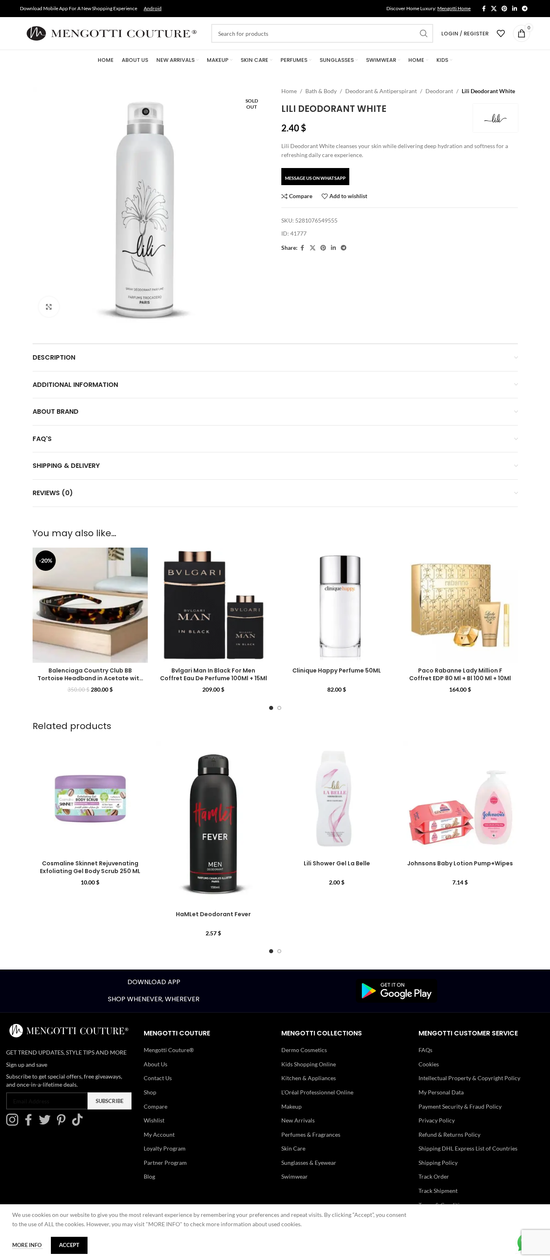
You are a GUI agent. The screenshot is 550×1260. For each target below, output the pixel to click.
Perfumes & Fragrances (310, 1134)
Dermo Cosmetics (304, 1049)
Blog (149, 1176)
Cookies (429, 1064)
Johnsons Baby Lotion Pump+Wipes (460, 863)
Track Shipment (438, 1190)
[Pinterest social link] (504, 8)
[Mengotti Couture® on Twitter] (47, 1123)
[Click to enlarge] (49, 307)
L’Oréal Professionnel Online (317, 1092)
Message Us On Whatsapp (315, 178)
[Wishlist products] (501, 33)
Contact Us (158, 1077)
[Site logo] (111, 32)
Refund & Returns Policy (449, 1134)
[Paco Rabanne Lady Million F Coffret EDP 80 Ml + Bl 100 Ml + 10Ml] (460, 605)
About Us (155, 1064)
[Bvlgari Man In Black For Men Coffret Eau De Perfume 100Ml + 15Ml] (213, 605)
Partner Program (165, 1162)
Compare (155, 1106)
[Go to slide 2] (279, 708)
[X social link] (494, 8)
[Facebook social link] (484, 8)
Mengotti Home (454, 8)
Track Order (434, 1176)
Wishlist (154, 1120)
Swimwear (294, 1176)
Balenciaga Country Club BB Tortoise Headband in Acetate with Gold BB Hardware (90, 678)
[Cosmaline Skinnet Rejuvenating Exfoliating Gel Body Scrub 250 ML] (90, 798)
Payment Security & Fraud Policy (460, 1106)
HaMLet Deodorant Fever (213, 914)
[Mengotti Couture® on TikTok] (79, 1123)
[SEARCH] (423, 33)
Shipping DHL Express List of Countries (468, 1148)
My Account (159, 1134)
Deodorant (439, 90)
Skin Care (293, 1148)
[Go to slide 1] (271, 708)
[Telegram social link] (524, 8)
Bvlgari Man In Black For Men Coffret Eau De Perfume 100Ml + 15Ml (213, 674)
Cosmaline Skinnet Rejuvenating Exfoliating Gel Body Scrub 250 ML (90, 867)
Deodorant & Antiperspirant (381, 90)
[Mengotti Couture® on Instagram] (14, 1123)
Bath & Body (321, 90)
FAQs (425, 1049)
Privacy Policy (437, 1120)
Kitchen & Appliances (308, 1077)
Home (289, 90)
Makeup (291, 1106)
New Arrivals (298, 1120)
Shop (150, 1092)
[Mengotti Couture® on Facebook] (30, 1123)
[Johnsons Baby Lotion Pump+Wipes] (460, 798)
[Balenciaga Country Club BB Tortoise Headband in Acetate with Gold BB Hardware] (90, 605)
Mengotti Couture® (169, 1049)
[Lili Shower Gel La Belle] (336, 798)
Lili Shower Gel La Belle (337, 863)
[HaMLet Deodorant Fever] (213, 824)
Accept (69, 1245)
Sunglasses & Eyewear (308, 1162)
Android (153, 8)
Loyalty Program (165, 1148)
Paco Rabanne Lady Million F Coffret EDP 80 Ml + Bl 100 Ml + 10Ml (460, 674)
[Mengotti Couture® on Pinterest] (63, 1123)
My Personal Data (441, 1092)
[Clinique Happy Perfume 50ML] (336, 605)
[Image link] (396, 990)
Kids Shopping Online (308, 1064)
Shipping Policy (438, 1162)
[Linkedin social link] (514, 8)
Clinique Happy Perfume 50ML (336, 670)
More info (27, 1245)
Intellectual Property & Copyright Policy (469, 1077)
